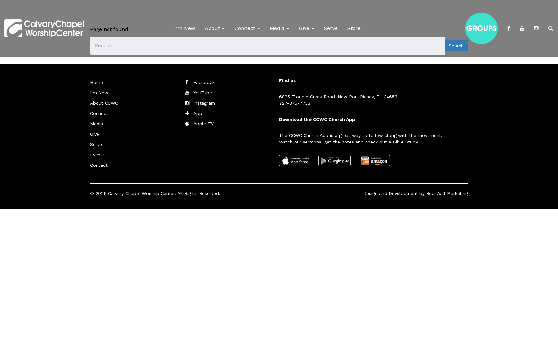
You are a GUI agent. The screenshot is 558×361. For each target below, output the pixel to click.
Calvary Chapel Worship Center (141, 193)
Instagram (204, 103)
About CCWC (104, 103)
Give (305, 28)
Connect (245, 28)
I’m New (184, 28)
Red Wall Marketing (447, 193)
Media (278, 28)
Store (354, 28)
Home (96, 82)
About (213, 28)
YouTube (202, 92)
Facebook (204, 82)
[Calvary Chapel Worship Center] (44, 21)
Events (97, 154)
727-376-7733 (294, 103)
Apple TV (203, 123)
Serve (331, 28)
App (197, 113)
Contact (99, 165)
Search (456, 45)
